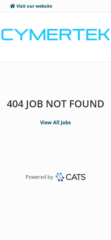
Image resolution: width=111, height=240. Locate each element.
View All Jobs (55, 122)
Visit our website (34, 6)
